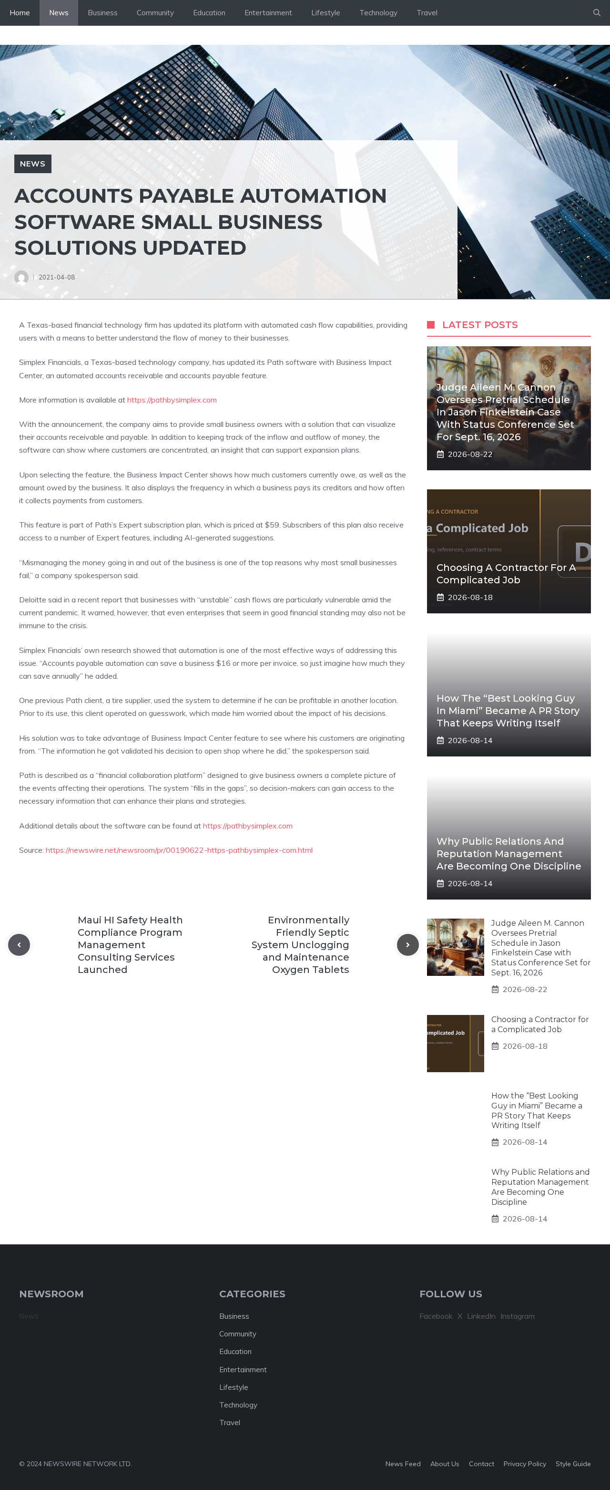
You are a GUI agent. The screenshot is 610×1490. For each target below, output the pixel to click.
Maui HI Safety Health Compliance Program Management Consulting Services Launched (130, 944)
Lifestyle (325, 12)
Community (155, 12)
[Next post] (408, 945)
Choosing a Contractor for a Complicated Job (540, 1024)
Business (103, 12)
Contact (481, 1463)
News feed (403, 1463)
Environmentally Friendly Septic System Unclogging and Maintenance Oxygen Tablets (300, 944)
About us (444, 1463)
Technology (378, 12)
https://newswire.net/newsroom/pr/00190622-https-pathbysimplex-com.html (179, 850)
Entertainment (268, 12)
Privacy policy (525, 1463)
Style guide (573, 1463)
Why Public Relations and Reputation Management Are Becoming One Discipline (509, 854)
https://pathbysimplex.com (172, 399)
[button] (597, 13)
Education (209, 12)
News (59, 12)
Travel (427, 12)
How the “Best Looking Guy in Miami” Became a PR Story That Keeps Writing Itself (508, 711)
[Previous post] (19, 945)
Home (20, 12)
